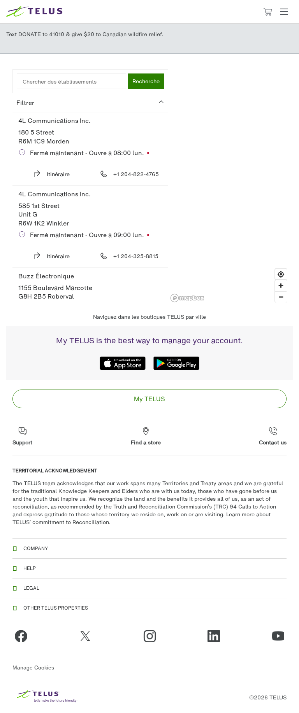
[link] (149, 399)
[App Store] (123, 363)
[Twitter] (85, 636)
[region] (228, 185)
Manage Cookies (33, 667)
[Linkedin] (213, 636)
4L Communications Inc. (54, 120)
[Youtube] (278, 636)
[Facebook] (21, 636)
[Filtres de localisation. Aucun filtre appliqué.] (90, 102)
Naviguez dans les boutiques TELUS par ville (149, 317)
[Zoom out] (281, 296)
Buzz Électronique (46, 276)
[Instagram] (149, 636)
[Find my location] (281, 274)
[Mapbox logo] (187, 298)
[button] (284, 11)
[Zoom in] (281, 285)
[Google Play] (176, 363)
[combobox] (71, 81)
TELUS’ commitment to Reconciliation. (61, 522)
